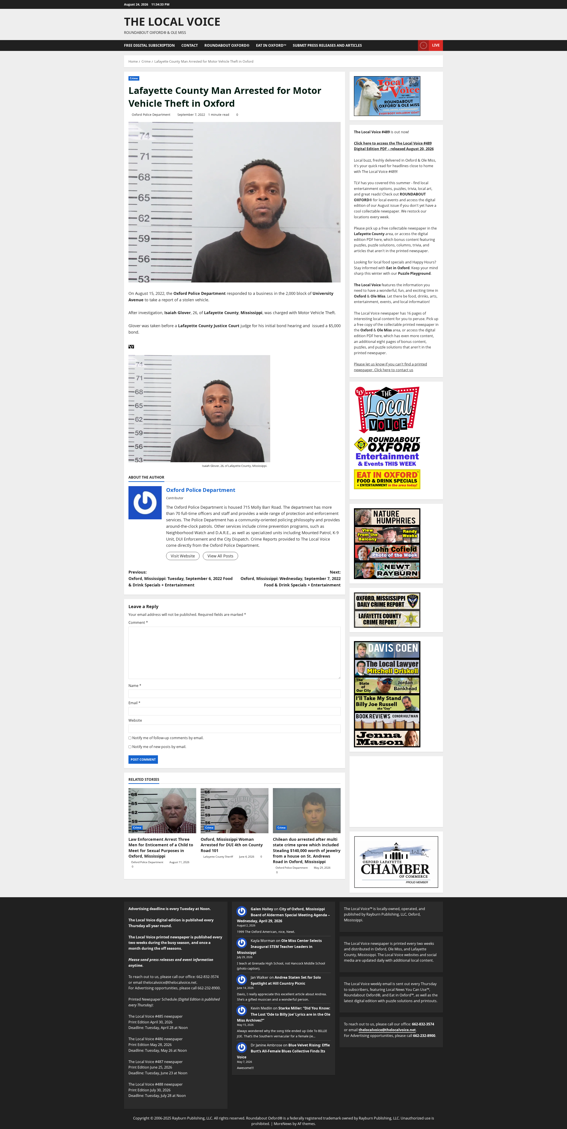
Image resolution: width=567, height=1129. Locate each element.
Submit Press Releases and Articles (327, 45)
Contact (189, 45)
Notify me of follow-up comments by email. (168, 737)
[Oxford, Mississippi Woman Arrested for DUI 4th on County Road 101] (234, 810)
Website (135, 720)
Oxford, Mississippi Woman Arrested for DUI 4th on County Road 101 (232, 845)
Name (134, 685)
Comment (138, 622)
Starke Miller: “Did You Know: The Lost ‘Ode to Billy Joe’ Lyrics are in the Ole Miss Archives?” (283, 1014)
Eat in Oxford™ (271, 45)
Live (436, 45)
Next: (291, 578)
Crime (134, 78)
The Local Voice (172, 21)
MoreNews (283, 1123)
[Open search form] (413, 45)
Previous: (180, 578)
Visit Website (183, 556)
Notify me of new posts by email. (159, 746)
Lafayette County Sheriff (218, 856)
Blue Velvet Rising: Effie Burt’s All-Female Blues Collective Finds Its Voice (283, 1051)
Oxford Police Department (151, 114)
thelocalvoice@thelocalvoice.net (387, 1029)
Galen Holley (262, 909)
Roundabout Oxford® (226, 45)
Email (134, 702)
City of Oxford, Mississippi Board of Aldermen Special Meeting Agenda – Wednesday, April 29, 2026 (283, 915)
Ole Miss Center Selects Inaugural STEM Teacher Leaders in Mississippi (279, 946)
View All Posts (220, 556)
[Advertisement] (396, 792)
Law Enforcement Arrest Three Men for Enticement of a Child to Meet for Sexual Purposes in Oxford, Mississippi (160, 848)
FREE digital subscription (149, 45)
